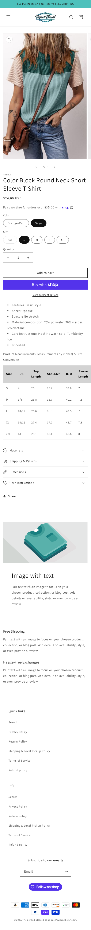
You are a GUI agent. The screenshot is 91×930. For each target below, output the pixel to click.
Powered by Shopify (66, 919)
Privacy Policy (17, 732)
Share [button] (12, 496)
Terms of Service (19, 760)
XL (62, 240)
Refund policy (17, 770)
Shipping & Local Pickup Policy (29, 751)
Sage (38, 223)
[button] (8, 17)
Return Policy (17, 741)
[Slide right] (54, 166)
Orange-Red (16, 223)
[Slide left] (36, 166)
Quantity (8, 249)
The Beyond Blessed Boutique (38, 919)
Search (13, 722)
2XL (12, 241)
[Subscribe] (66, 872)
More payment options (45, 294)
